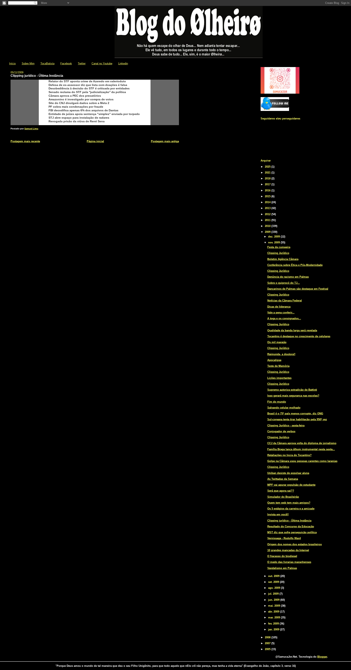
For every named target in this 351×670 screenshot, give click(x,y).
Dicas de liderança (278, 306)
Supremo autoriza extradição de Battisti (292, 389)
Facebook (66, 63)
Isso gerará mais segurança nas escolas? (293, 395)
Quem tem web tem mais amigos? (288, 502)
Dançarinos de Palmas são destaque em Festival (297, 288)
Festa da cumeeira (278, 247)
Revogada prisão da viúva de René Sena (77, 121)
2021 (268, 172)
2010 (268, 226)
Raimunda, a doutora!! (281, 354)
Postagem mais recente (25, 141)
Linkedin (123, 63)
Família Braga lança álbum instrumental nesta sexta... (301, 449)
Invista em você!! (278, 514)
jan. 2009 (274, 629)
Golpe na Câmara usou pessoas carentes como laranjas (302, 461)
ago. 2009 (274, 587)
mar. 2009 (274, 617)
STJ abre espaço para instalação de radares (79, 117)
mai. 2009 (274, 605)
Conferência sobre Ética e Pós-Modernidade (295, 265)
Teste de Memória (278, 366)
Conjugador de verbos (281, 431)
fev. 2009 (274, 623)
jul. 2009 (274, 593)
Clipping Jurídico (278, 253)
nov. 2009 (274, 242)
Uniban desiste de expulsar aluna (288, 473)
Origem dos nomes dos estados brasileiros (294, 544)
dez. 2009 (274, 236)
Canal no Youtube (102, 63)
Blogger (322, 656)
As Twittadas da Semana (282, 478)
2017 (268, 184)
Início (12, 63)
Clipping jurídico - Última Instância (289, 520)
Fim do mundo (276, 401)
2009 (268, 231)
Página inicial (95, 141)
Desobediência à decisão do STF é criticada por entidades (89, 88)
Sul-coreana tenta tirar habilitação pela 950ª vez (297, 419)
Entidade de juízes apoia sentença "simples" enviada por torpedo (94, 114)
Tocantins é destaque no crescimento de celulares (298, 336)
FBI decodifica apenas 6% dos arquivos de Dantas (83, 110)
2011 (268, 220)
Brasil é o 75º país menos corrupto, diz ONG (295, 413)
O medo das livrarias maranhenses (289, 562)
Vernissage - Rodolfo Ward (284, 538)
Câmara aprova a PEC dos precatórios (75, 95)
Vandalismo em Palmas (282, 568)
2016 (268, 190)
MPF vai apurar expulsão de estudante (291, 484)
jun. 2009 (274, 599)
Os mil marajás (276, 342)
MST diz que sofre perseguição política (292, 532)
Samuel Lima (31, 128)
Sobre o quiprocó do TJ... (283, 282)
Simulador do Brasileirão (283, 496)
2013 (268, 208)
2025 (268, 166)
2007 (268, 643)
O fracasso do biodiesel (282, 556)
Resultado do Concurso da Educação (290, 526)
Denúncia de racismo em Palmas (288, 276)
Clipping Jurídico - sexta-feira (285, 425)
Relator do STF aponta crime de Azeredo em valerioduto (87, 81)
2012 (268, 214)
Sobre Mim (28, 63)
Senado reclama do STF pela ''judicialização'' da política (87, 92)
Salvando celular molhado (283, 407)
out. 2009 (274, 576)
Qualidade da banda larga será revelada (292, 330)
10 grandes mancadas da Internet (288, 550)
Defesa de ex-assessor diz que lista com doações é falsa (88, 85)
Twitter (82, 63)
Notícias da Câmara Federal (284, 300)
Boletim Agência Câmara (282, 259)
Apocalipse (274, 360)
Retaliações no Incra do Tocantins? (289, 455)
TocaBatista (47, 63)
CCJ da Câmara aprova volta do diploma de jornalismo (301, 443)
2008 (268, 637)
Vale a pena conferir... (281, 312)
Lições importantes (279, 377)
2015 (268, 196)
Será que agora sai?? (280, 490)
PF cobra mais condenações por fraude (76, 106)
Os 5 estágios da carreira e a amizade (290, 508)
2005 (268, 649)
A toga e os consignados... (284, 318)
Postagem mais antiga (165, 141)
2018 (268, 178)
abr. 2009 (274, 611)
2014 (268, 202)
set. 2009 (274, 581)
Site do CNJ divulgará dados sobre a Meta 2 (79, 103)
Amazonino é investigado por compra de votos (81, 99)
